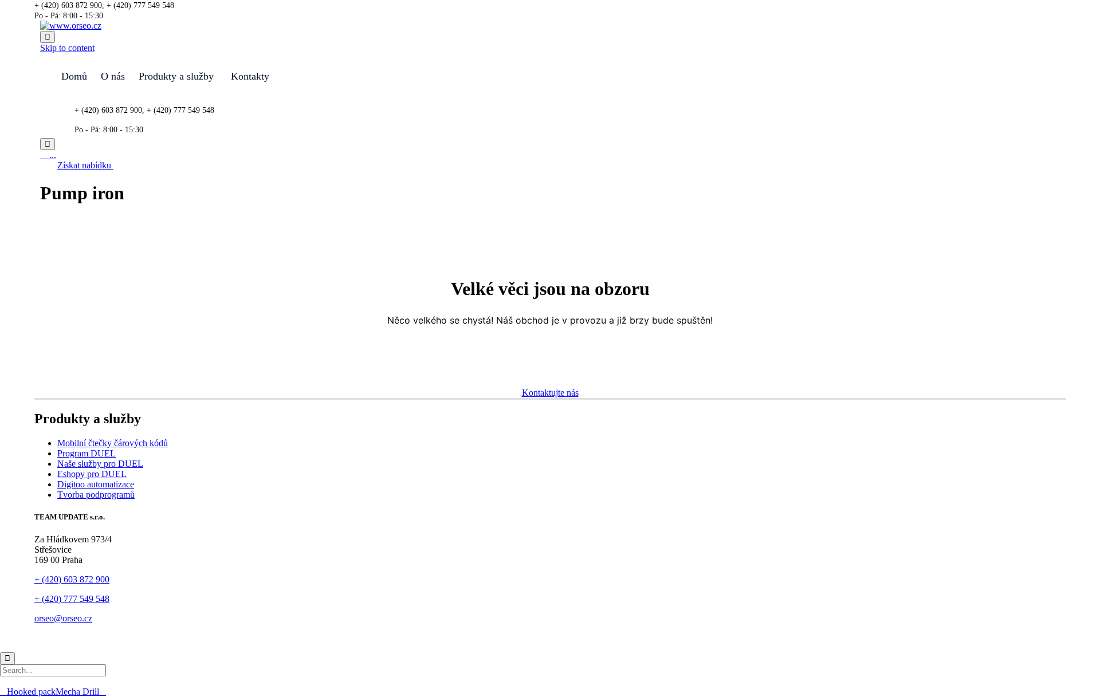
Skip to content (67, 48)
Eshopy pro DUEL (92, 474)
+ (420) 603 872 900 (71, 579)
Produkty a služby (176, 76)
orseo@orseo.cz (63, 618)
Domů (74, 76)
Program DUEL (86, 453)
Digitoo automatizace (95, 484)
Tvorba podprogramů (96, 494)
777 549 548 (86, 599)
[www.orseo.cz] (70, 25)
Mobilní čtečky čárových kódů (112, 443)
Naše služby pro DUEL (100, 463)
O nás (113, 76)
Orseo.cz (69, 639)
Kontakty (250, 76)
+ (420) (49, 599)
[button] (85, 165)
